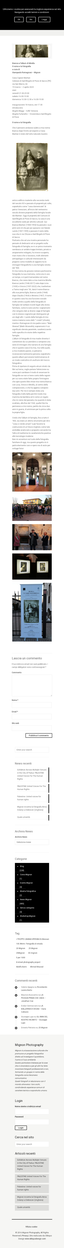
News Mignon (26, 899)
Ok (19, 19)
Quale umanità (23, 817)
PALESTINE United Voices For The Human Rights (31, 787)
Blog (22, 866)
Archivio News (21, 837)
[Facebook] (23, 1243)
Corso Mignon (26, 875)
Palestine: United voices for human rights (29, 798)
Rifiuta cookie (31, 1227)
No (31, 19)
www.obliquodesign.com (35, 1239)
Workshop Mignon (27, 916)
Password (19, 1117)
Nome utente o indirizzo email (28, 1106)
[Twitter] (32, 1243)
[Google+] (28, 1243)
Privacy (25, 1236)
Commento (16, 672)
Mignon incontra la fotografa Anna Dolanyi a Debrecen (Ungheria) (32, 808)
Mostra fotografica (28, 891)
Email (15, 712)
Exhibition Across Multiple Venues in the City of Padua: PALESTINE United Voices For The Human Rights (31, 774)
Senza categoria (27, 908)
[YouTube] (36, 1243)
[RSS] (40, 1243)
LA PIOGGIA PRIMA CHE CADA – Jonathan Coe (33, 998)
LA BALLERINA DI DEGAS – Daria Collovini (33, 1009)
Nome (15, 700)
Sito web (15, 723)
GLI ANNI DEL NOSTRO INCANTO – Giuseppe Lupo (34, 1020)
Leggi (44, 19)
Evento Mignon (26, 883)
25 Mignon (43, 1028)
